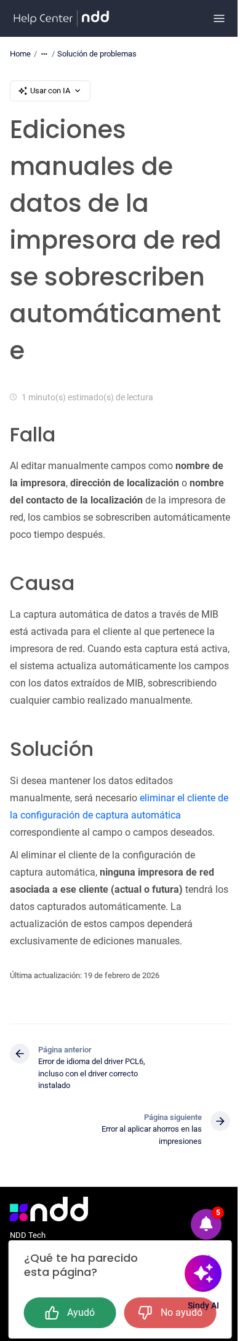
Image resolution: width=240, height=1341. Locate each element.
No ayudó (181, 1312)
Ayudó (81, 1312)
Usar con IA (50, 90)
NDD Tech (28, 1235)
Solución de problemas (97, 53)
